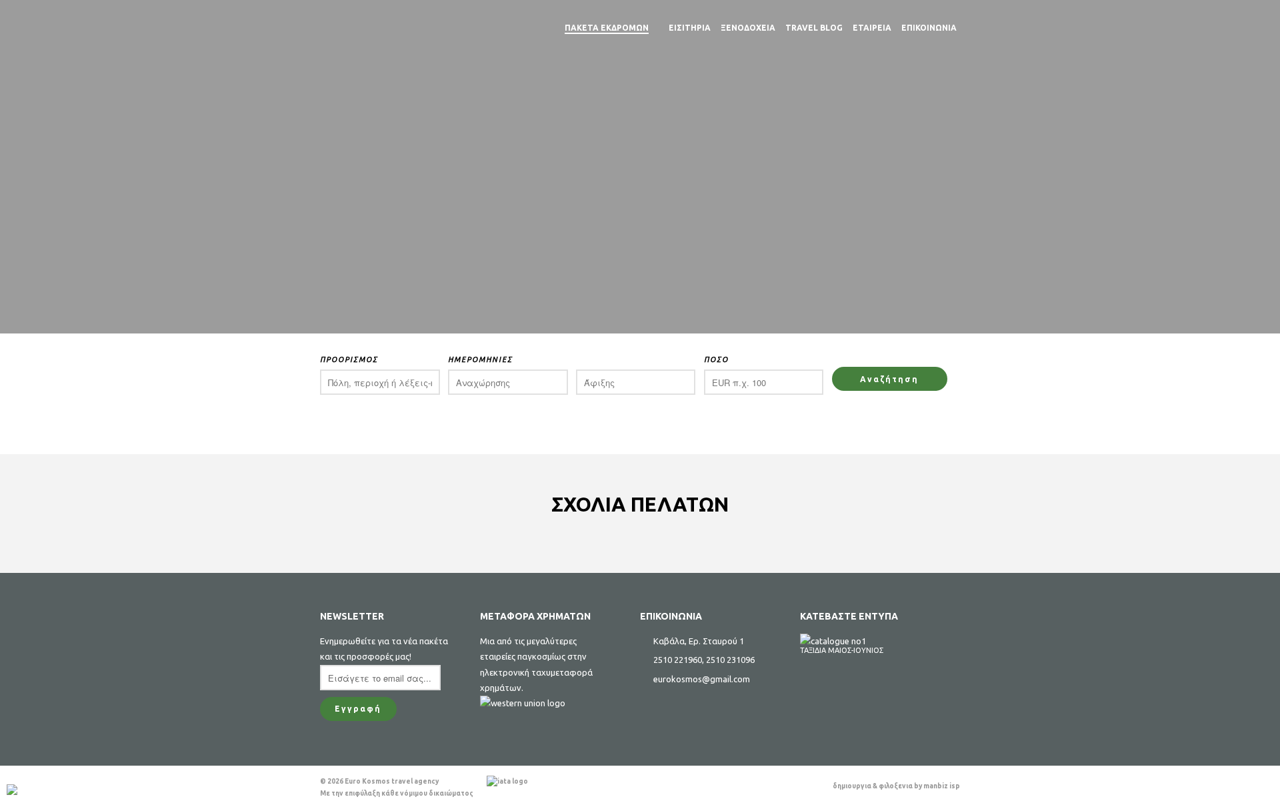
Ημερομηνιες (480, 359)
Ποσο (716, 359)
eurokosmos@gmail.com (701, 679)
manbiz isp (941, 786)
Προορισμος (349, 359)
